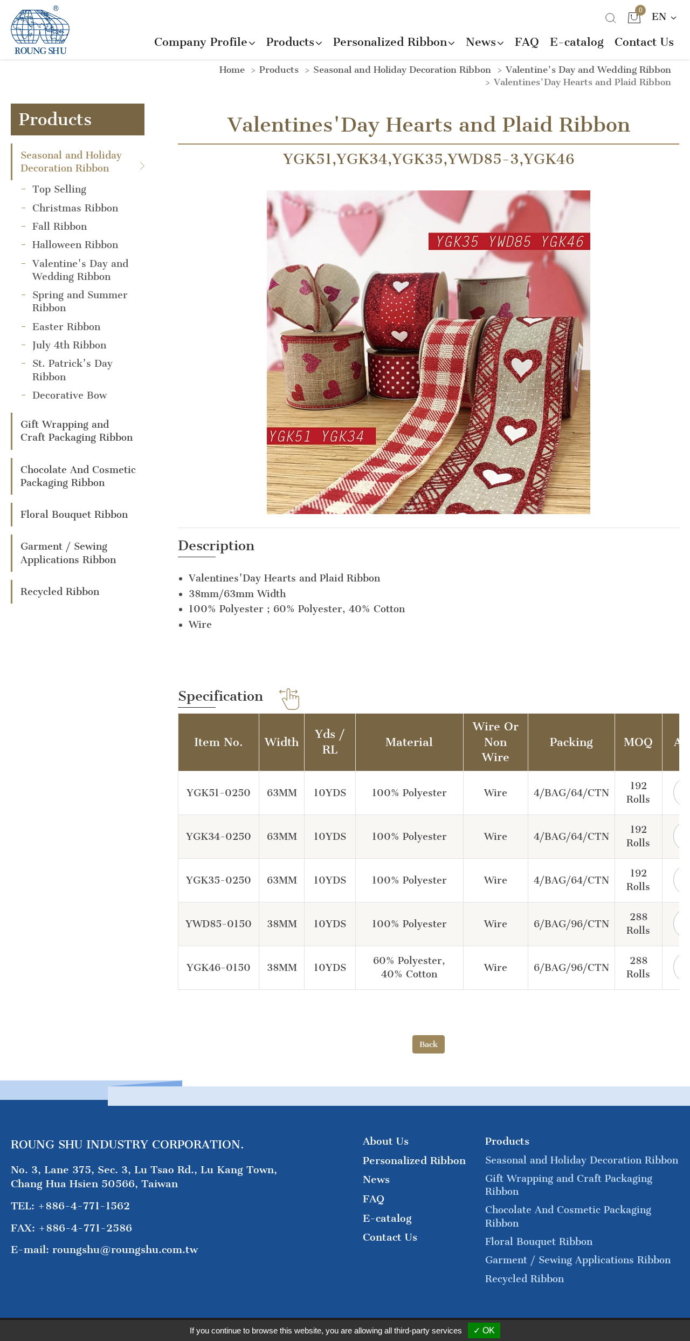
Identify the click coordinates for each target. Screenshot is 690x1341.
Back (428, 1044)
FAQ (527, 42)
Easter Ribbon (66, 327)
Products (279, 69)
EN (661, 17)
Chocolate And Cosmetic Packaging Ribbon (78, 476)
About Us (386, 1141)
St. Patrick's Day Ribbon (72, 370)
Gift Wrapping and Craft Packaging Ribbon (76, 431)
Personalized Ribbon (414, 1160)
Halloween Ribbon (75, 245)
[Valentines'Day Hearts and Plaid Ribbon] (428, 351)
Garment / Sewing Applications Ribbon (68, 552)
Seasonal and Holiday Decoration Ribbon (71, 161)
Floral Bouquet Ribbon (74, 515)
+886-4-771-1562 (84, 1206)
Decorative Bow (69, 395)
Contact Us (644, 42)
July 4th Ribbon (69, 345)
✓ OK (484, 1330)
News (376, 1179)
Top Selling (59, 189)
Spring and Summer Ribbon (80, 301)
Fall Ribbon (59, 226)
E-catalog (577, 42)
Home (232, 69)
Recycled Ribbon (59, 592)
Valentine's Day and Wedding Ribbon (80, 270)
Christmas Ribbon (75, 208)
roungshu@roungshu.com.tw (125, 1249)
